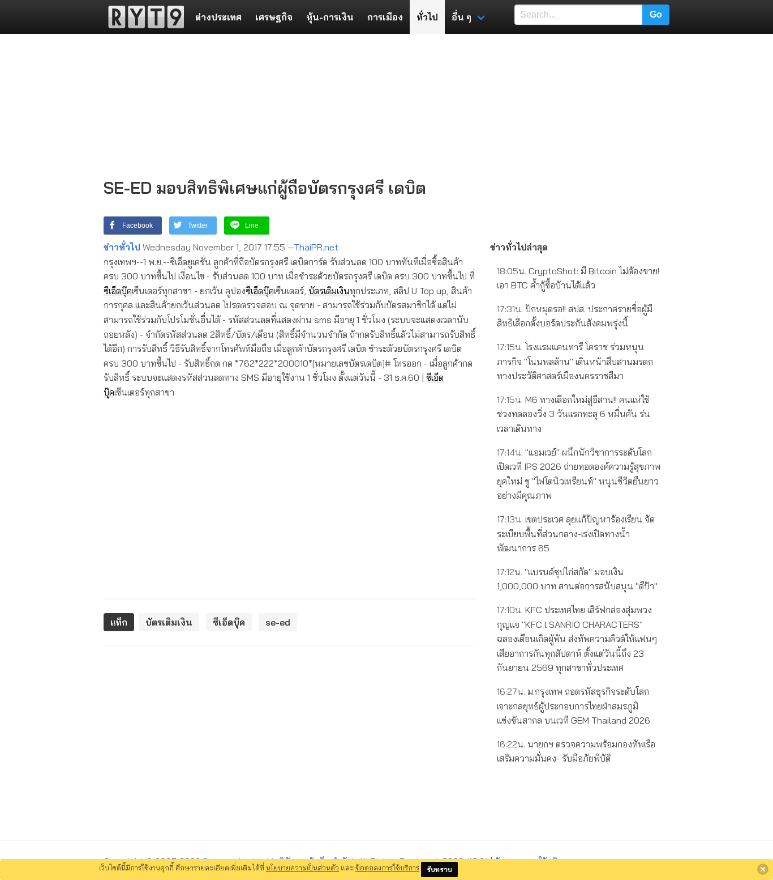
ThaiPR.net (316, 247)
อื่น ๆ (461, 17)
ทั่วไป (427, 17)
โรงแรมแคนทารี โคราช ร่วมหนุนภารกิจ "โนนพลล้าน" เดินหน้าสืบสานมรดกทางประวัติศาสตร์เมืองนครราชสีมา (575, 361)
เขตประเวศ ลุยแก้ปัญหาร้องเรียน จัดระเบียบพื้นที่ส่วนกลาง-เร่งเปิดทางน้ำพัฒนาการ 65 (576, 533)
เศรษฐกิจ (274, 17)
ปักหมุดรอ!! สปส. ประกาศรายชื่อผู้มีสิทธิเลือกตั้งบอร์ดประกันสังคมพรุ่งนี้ (574, 316)
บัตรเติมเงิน (329, 290)
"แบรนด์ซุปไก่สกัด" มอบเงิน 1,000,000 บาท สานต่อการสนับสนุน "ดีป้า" (577, 579)
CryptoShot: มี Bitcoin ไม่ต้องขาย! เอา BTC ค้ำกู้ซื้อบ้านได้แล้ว (578, 278)
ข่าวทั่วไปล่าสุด (519, 247)
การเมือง (385, 17)
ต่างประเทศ (218, 17)
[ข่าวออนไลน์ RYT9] (142, 17)
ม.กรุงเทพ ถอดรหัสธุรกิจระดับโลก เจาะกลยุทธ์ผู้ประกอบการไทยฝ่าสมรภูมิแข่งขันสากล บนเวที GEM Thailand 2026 (573, 706)
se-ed (277, 622)
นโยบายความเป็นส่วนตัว (302, 867)
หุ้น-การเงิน (330, 17)
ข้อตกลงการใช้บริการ (387, 867)
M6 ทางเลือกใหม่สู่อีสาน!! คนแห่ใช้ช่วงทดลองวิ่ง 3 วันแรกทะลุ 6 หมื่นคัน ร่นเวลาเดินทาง (573, 414)
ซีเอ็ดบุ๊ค (118, 290)
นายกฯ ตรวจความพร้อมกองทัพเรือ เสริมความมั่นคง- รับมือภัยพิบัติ (576, 751)
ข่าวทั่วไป (122, 247)
